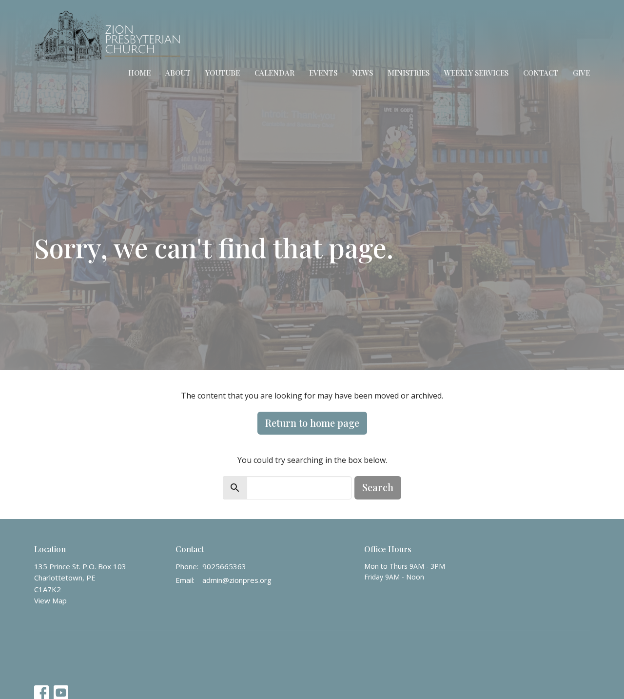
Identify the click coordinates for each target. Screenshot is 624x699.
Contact (540, 73)
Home (139, 73)
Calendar (274, 73)
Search (377, 487)
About (178, 73)
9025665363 (224, 566)
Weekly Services (476, 73)
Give (581, 73)
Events (323, 73)
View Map (50, 600)
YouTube (222, 73)
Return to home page (312, 422)
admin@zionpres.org (237, 580)
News (362, 73)
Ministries (408, 73)
